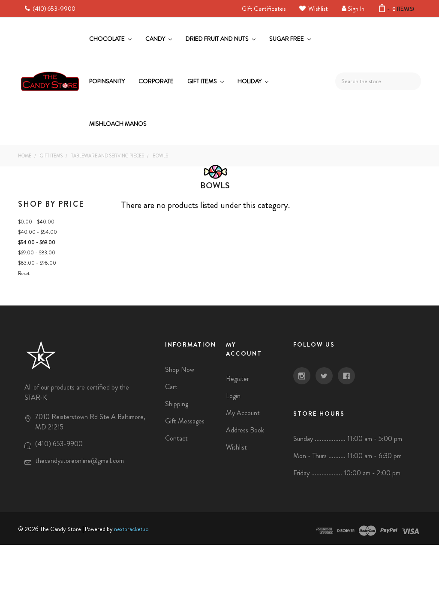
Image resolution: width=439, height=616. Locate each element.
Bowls (160, 155)
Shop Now (179, 369)
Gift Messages (184, 421)
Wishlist (317, 8)
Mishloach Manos (118, 123)
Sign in (356, 8)
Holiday (250, 81)
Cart (171, 387)
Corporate (156, 81)
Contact (176, 438)
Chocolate (107, 38)
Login (233, 396)
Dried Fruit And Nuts (218, 38)
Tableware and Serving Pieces (107, 155)
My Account (243, 413)
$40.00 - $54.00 (37, 232)
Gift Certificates (264, 8)
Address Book (245, 430)
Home (24, 155)
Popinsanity (107, 81)
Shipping (176, 404)
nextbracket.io (131, 529)
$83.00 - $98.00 (37, 263)
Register (237, 378)
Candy (155, 38)
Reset (24, 273)
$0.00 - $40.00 (36, 222)
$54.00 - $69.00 (36, 242)
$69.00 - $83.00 (36, 253)
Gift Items (202, 81)
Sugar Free (287, 38)
